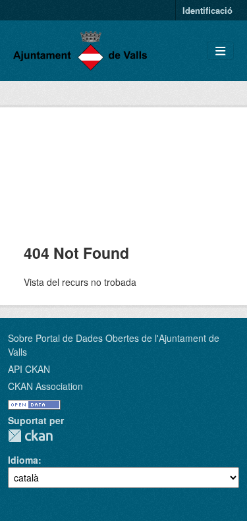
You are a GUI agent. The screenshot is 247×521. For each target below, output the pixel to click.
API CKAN (29, 368)
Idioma (23, 459)
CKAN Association (45, 386)
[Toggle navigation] (220, 51)
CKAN (30, 436)
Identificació (207, 10)
